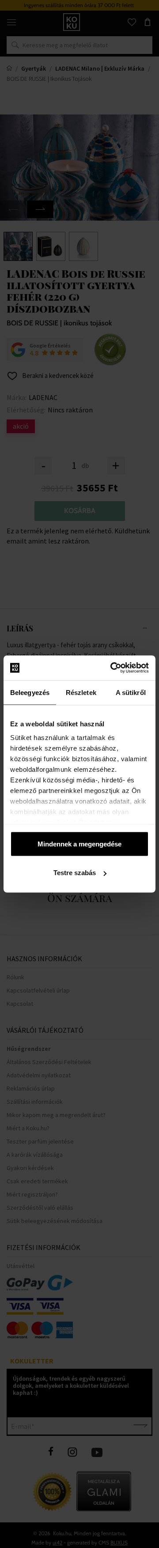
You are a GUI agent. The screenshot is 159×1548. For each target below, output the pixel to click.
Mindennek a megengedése (79, 843)
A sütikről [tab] (131, 692)
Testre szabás (74, 872)
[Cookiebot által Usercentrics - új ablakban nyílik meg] (112, 668)
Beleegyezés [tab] (29, 692)
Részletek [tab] (81, 692)
